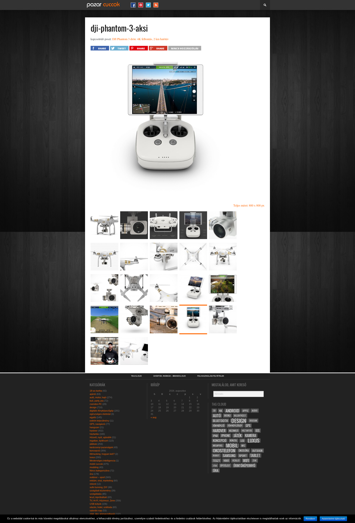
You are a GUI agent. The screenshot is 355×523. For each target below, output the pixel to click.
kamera (250, 436)
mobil (232, 446)
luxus (92, 457)
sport (243, 455)
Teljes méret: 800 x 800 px (248, 205)
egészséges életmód (100, 414)
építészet (225, 465)
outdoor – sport (97, 477)
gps (248, 426)
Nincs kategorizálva (99, 470)
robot (216, 455)
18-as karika (96, 391)
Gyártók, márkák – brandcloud (169, 376)
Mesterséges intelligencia (102, 460)
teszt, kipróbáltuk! (98, 497)
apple (245, 410)
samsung (229, 455)
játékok (93, 444)
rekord (93, 484)
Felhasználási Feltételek (210, 376)
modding (94, 467)
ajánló (93, 394)
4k (220, 411)
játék (238, 436)
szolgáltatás (96, 494)
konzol (233, 440)
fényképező (218, 425)
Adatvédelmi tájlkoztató (333, 518)
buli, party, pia (97, 401)
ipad (215, 436)
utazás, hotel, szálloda (101, 507)
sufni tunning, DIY (98, 487)
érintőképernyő (244, 465)
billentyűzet (240, 415)
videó (226, 460)
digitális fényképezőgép (102, 410)
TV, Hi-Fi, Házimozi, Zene (102, 500)
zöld (215, 465)
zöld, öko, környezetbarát (102, 514)
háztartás (94, 434)
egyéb (93, 417)
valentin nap (96, 510)
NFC (243, 445)
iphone (225, 436)
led (242, 441)
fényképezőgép (235, 425)
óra (91, 474)
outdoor (257, 450)
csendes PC (96, 404)
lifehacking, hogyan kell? (102, 454)
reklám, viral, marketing (101, 480)
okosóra (244, 450)
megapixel (218, 445)
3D (214, 410)
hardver (93, 430)
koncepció (95, 450)
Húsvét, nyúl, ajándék (100, 437)
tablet (255, 455)
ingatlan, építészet (99, 440)
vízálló (235, 460)
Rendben (310, 518)
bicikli (227, 415)
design (93, 407)
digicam (253, 420)
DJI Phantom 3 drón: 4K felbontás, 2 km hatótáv (140, 39)
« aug (153, 417)
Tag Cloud (136, 376)
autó (217, 416)
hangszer (94, 427)
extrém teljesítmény (99, 420)
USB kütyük (95, 504)
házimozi (233, 430)
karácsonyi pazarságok (101, 447)
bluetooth (220, 421)
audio (254, 410)
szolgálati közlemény (100, 490)
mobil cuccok (96, 464)
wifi (246, 460)
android (232, 411)
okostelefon (224, 450)
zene (255, 460)
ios (257, 431)
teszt (216, 460)
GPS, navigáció (97, 424)
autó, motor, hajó (98, 397)
